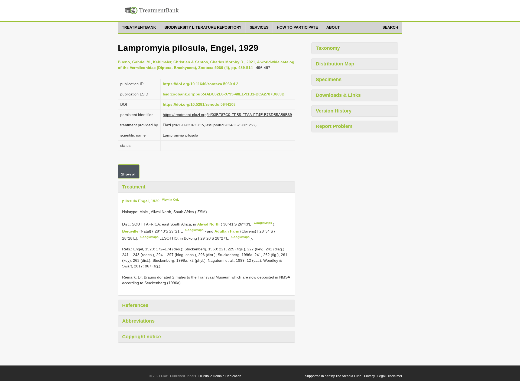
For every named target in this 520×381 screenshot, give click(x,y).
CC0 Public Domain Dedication (218, 376)
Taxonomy (328, 48)
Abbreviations (138, 321)
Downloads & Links (338, 95)
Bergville (130, 231)
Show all (128, 174)
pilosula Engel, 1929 (141, 200)
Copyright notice (141, 336)
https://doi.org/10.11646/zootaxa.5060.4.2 (200, 84)
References (135, 305)
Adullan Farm (227, 231)
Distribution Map (335, 64)
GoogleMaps (263, 222)
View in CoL (170, 199)
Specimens (329, 79)
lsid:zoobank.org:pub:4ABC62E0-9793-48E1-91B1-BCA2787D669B (223, 94)
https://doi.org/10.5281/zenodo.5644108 (199, 104)
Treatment (133, 187)
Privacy (369, 376)
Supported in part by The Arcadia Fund (333, 376)
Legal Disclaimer (389, 376)
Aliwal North (209, 224)
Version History (334, 111)
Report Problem (334, 126)
